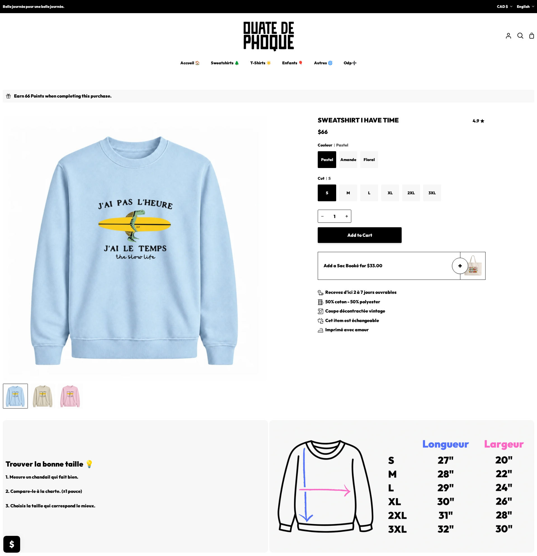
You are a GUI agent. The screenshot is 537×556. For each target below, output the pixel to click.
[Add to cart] (460, 266)
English (523, 6)
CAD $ (502, 6)
